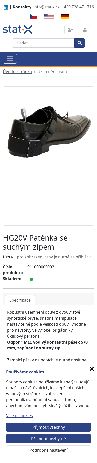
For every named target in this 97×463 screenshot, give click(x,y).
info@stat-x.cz (46, 7)
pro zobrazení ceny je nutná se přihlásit (54, 257)
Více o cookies (19, 415)
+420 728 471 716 (78, 7)
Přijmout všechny (48, 427)
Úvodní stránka (17, 71)
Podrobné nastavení (49, 450)
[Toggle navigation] (10, 59)
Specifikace (20, 300)
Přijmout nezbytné (48, 438)
